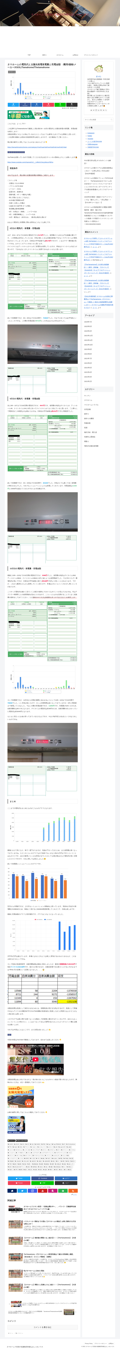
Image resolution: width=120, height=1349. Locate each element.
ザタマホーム (18, 1150)
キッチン (87, 396)
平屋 (10, 1164)
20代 (23, 1144)
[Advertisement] (60, 39)
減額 (51, 1167)
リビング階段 (66, 1155)
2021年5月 (88, 368)
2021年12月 (88, 335)
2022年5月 (88, 326)
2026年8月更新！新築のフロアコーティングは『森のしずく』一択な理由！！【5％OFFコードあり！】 (98, 200)
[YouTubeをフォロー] (42, 1191)
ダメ (59, 1150)
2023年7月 (88, 322)
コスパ (10, 1150)
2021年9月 (88, 349)
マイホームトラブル (39, 1155)
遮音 (41, 1169)
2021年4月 (88, 372)
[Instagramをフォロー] (32, 1191)
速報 (36, 1169)
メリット (48, 1155)
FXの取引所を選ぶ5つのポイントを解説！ (97, 162)
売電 (72, 1158)
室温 (68, 1161)
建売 (15, 1164)
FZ (64, 1144)
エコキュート (42, 1147)
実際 (63, 1161)
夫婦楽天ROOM (93, 147)
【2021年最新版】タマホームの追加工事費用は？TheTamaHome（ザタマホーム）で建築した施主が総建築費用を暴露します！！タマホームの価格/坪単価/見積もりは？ (98, 302)
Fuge (49, 1144)
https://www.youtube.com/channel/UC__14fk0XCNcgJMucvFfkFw (30, 162)
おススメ (50, 1147)
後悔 (20, 1164)
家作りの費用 (89, 418)
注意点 (41, 1167)
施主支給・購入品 (90, 432)
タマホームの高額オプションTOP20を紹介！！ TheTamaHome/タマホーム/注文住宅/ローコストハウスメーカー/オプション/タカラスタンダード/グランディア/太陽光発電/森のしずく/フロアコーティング (98, 185)
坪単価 (66, 1158)
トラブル (73, 1150)
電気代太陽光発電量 (22, 1140)
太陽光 (40, 1161)
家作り (73, 1161)
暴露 (42, 1164)
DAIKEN (38, 1144)
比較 (28, 1167)
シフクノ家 (27, 1150)
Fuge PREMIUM (57, 1144)
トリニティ (12, 1152)
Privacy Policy (89, 1343)
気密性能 (34, 1167)
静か (61, 1169)
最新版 (47, 1164)
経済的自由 (57, 1167)
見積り (10, 1169)
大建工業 (33, 1161)
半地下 (48, 1158)
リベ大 (21, 1158)
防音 (57, 1169)
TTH (10, 1147)
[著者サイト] (12, 1191)
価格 (43, 1158)
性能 (25, 1164)
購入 (26, 1169)
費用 (21, 1169)
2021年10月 (88, 345)
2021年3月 (88, 377)
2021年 (17, 1144)
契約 (53, 1161)
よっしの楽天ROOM (94, 141)
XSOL (20, 1147)
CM (28, 1144)
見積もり (70, 1167)
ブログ (69, 1152)
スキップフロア (36, 1150)
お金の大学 (62, 1147)
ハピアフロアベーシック (47, 1152)
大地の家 (18, 1161)
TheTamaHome (71, 1144)
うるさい (34, 1147)
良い (64, 1167)
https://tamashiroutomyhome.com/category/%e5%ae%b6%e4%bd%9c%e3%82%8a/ (37, 147)
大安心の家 (26, 1161)
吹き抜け (55, 1158)
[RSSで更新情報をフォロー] (73, 1191)
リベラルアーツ (13, 1158)
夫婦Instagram (92, 144)
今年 (38, 1158)
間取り (51, 1169)
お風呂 (69, 1147)
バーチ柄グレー (21, 1152)
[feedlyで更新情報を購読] (63, 1191)
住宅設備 (87, 409)
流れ (46, 1167)
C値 (32, 1144)
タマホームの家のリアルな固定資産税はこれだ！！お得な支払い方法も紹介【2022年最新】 (98, 170)
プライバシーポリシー (100, 1343)
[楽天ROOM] (52, 1191)
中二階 (33, 1158)
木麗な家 (59, 1164)
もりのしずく (56, 1155)
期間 (53, 1164)
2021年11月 (88, 340)
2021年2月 (88, 381)
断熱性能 (36, 1164)
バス (28, 1152)
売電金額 (11, 1161)
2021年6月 (88, 363)
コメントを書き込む (43, 1327)
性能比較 (87, 423)
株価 (65, 1164)
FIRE (44, 1144)
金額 (46, 1169)
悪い (30, 1164)
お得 (56, 1147)
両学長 (27, 1158)
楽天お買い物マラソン (19, 1167)
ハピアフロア (35, 1152)
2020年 (11, 1144)
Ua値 (15, 1147)
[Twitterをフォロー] (22, 1191)
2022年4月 (88, 331)
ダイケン (45, 1150)
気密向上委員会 (89, 437)
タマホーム (12, 1140)
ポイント (11, 1155)
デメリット (65, 1150)
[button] (71, 105)
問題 (61, 1158)
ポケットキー (28, 1155)
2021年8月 (88, 354)
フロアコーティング (60, 1152)
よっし (98, 76)
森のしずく (71, 1164)
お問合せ (111, 1343)
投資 (85, 428)
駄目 (70, 1169)
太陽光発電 (47, 1161)
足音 (31, 1169)
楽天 (10, 1167)
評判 (16, 1169)
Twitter (89, 136)
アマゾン (27, 1147)
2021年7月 (88, 358)
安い (58, 1161)
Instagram (90, 133)
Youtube (90, 139)
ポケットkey (19, 1155)
